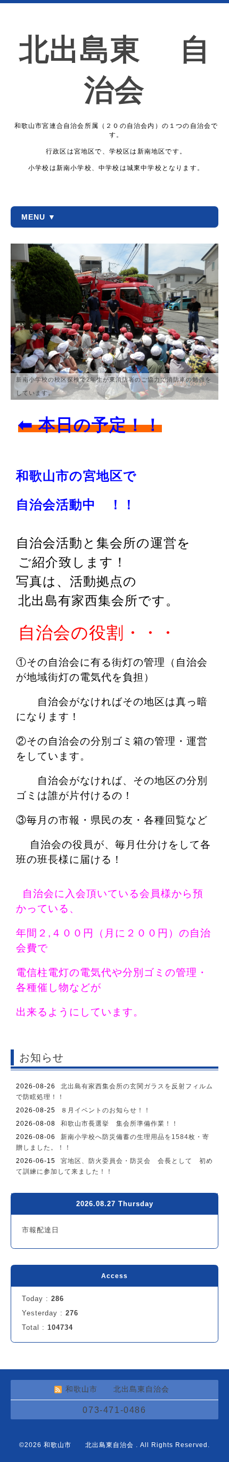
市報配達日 (40, 1230)
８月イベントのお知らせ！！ (106, 1110)
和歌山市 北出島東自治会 (90, 1445)
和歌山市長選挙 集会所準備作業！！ (119, 1123)
